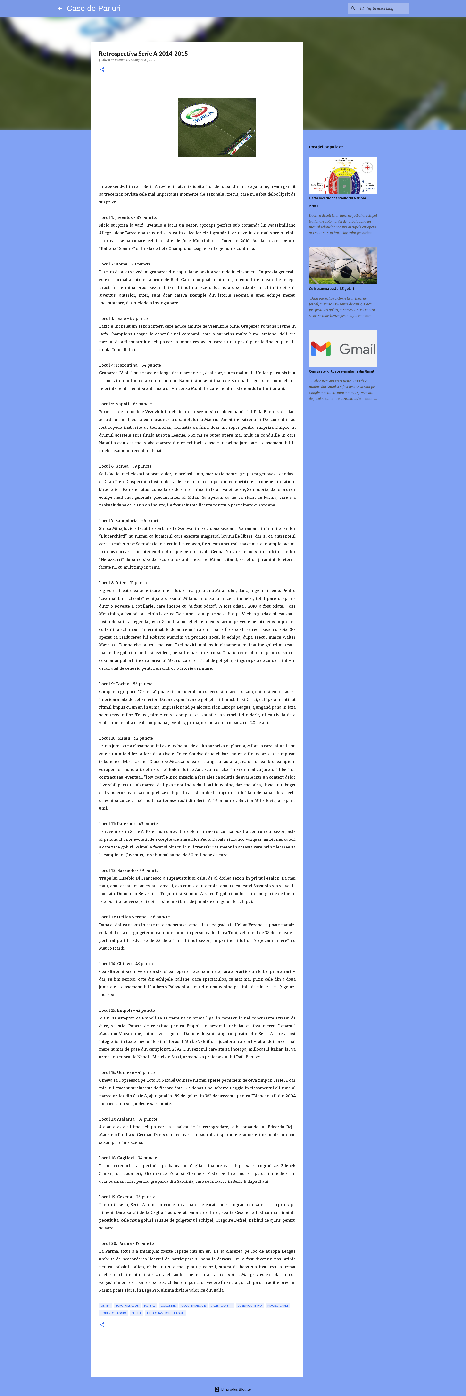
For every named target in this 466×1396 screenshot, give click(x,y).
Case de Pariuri (94, 8)
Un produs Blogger (236, 1389)
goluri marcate (193, 1305)
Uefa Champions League (165, 1313)
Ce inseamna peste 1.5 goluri (331, 289)
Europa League (127, 1305)
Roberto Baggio (113, 1313)
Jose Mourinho (250, 1305)
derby (105, 1305)
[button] (102, 70)
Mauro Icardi (277, 1305)
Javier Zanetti (222, 1305)
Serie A (136, 1313)
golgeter (168, 1305)
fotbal (149, 1305)
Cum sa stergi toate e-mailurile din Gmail (341, 371)
